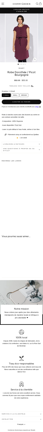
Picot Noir (18, 125)
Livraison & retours (13, 144)
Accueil (21, 68)
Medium (24, 94)
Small (15, 94)
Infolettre (7, 419)
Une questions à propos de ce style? (19, 149)
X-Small (6, 94)
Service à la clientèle (14, 414)
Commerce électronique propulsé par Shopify (21, 430)
